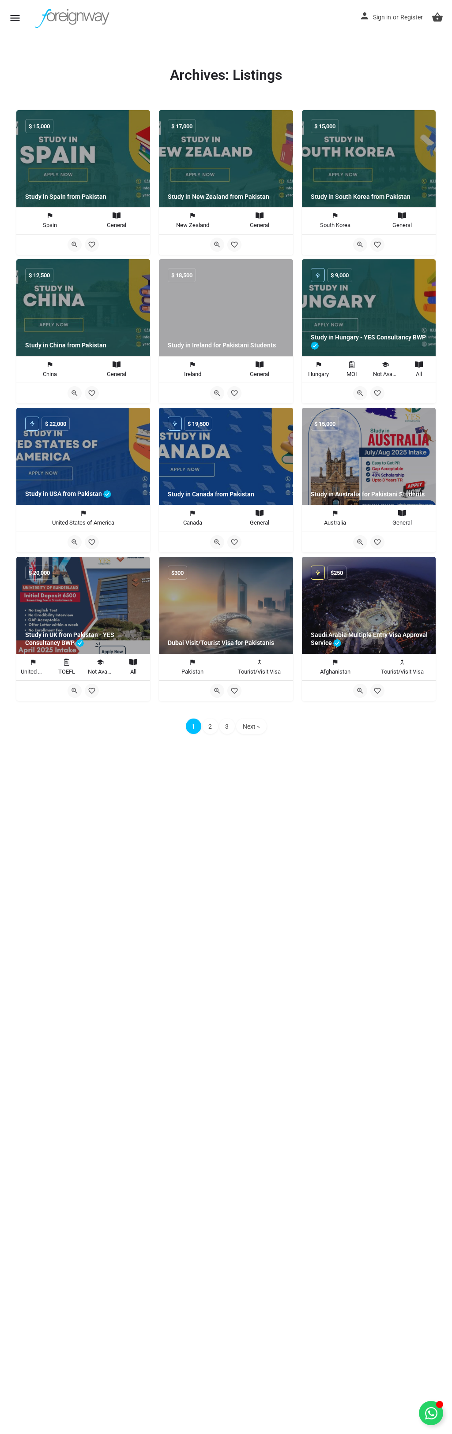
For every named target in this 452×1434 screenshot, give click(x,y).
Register (411, 17)
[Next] (279, 607)
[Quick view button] (75, 245)
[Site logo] (73, 18)
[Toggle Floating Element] (431, 1413)
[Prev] (172, 607)
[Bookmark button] (92, 245)
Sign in (382, 17)
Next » (251, 726)
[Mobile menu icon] (15, 17)
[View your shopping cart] (437, 17)
